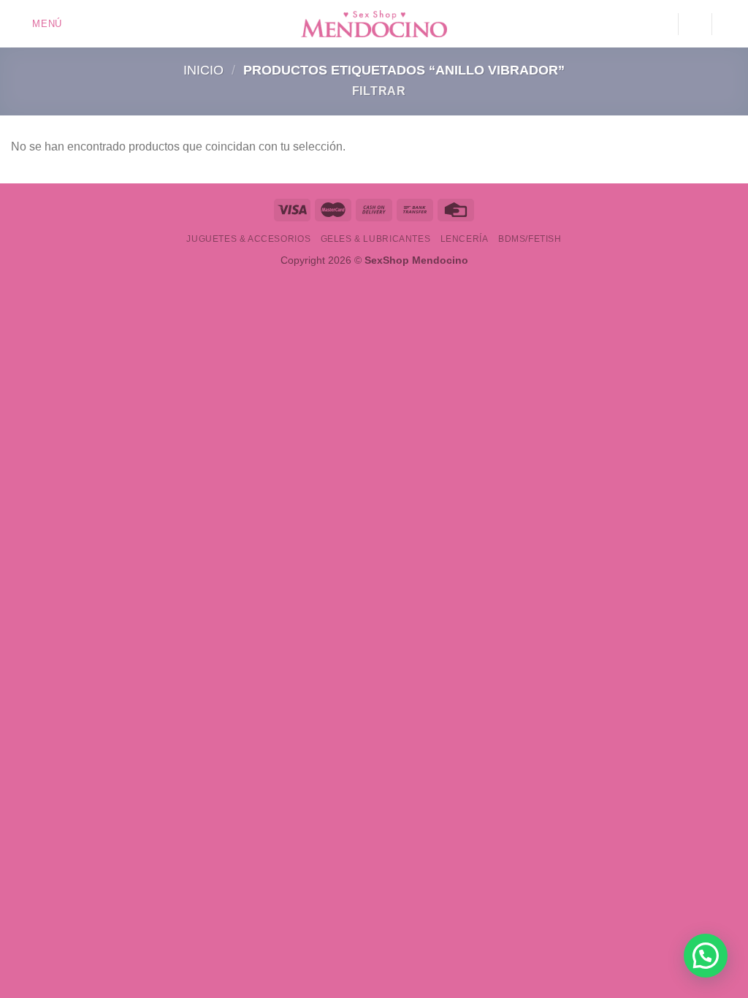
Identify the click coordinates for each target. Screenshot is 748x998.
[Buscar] (695, 23)
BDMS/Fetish (530, 239)
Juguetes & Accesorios (248, 239)
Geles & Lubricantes (376, 239)
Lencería (464, 239)
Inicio (203, 69)
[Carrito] (729, 24)
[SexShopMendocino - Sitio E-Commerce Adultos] (374, 24)
